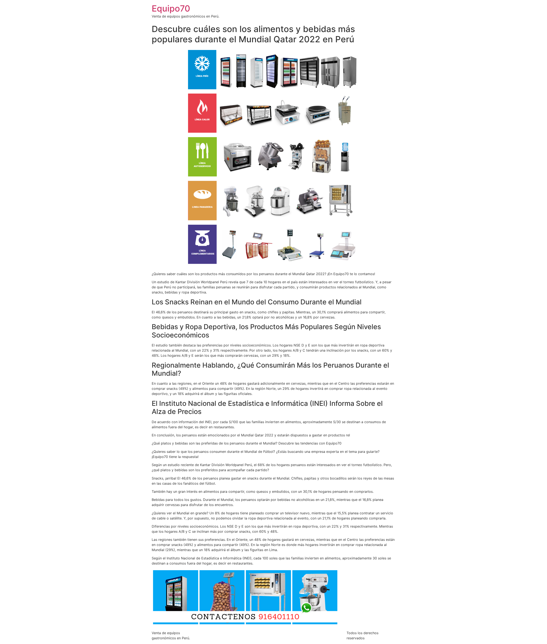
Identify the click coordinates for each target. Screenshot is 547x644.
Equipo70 (171, 8)
